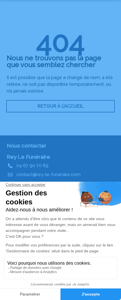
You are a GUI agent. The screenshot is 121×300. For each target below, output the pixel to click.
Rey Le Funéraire (28, 157)
